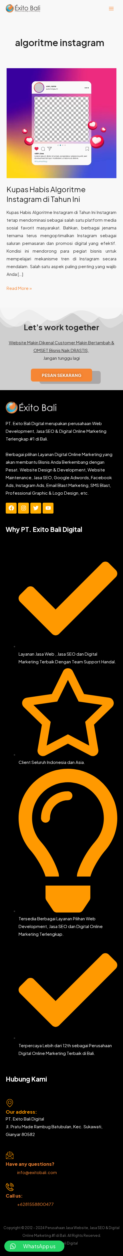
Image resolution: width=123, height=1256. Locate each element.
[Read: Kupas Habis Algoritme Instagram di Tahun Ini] (61, 122)
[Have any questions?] (10, 1155)
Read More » (19, 287)
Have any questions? (30, 1164)
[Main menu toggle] (111, 8)
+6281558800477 (36, 1204)
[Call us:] (10, 1187)
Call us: (14, 1196)
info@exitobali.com (37, 1172)
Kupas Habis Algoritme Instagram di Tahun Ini (46, 194)
